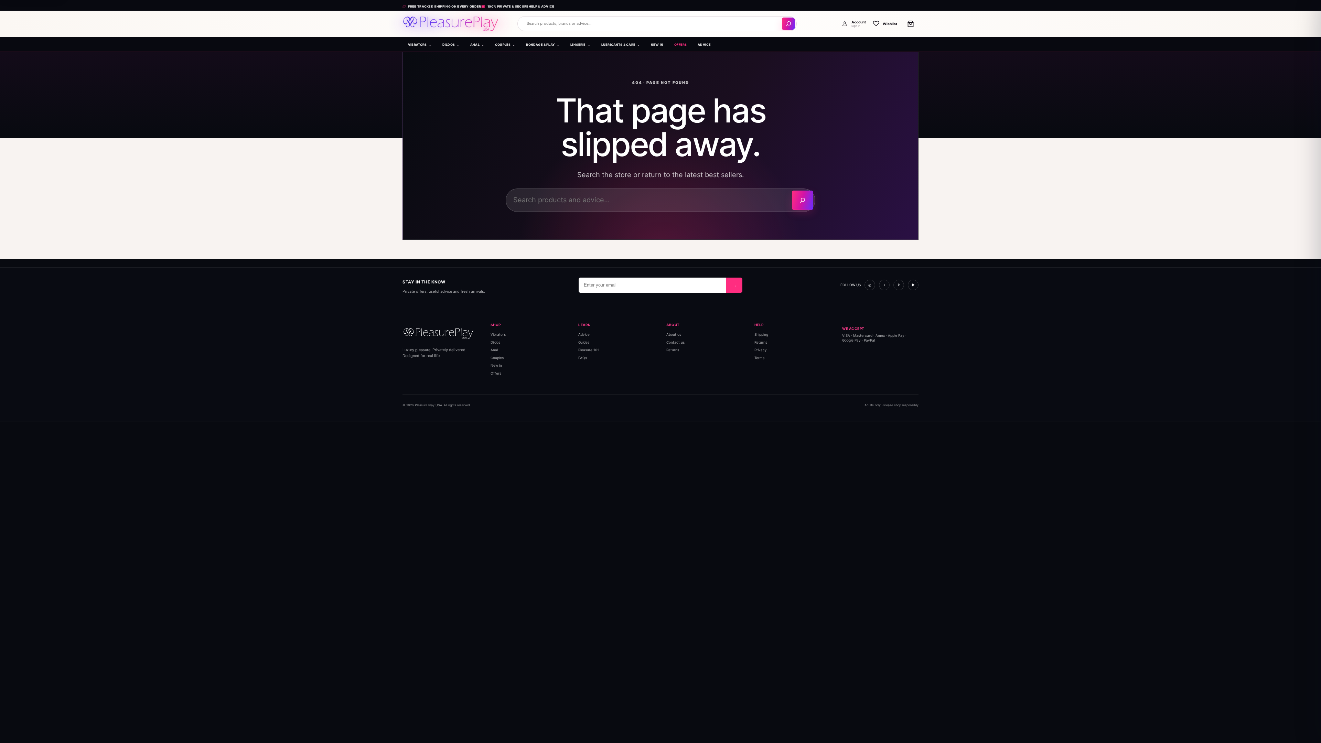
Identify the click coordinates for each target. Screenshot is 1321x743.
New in (496, 365)
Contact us (675, 342)
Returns (672, 350)
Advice (584, 334)
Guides (583, 342)
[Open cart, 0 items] (911, 24)
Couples (497, 357)
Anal (494, 350)
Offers (496, 373)
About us (673, 334)
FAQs (582, 357)
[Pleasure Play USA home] (450, 24)
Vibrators (498, 334)
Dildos (495, 342)
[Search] (788, 24)
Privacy (760, 350)
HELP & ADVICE (542, 6)
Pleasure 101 (588, 350)
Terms (759, 357)
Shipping (761, 334)
